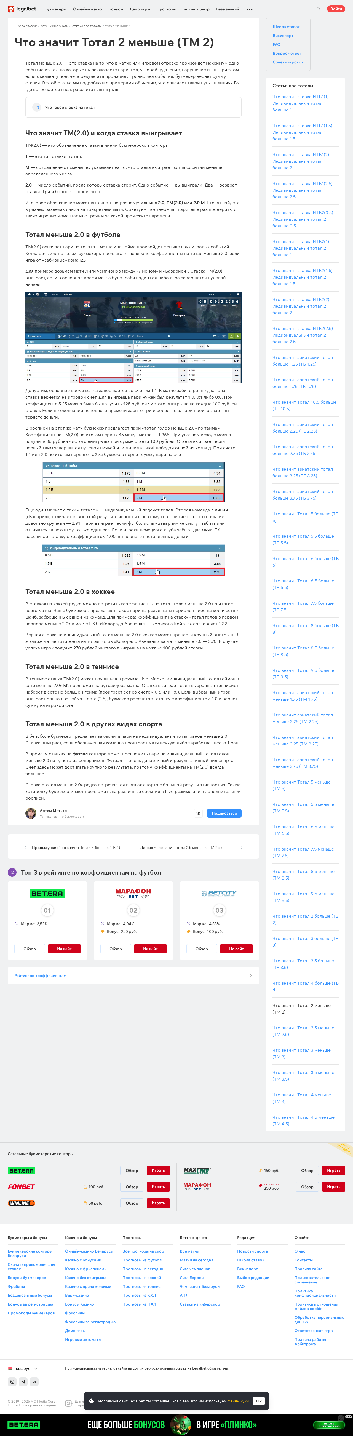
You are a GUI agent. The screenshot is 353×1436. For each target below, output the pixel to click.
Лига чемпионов (195, 1268)
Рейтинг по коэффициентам (40, 975)
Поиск (318, 9)
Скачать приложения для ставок (31, 1266)
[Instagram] (12, 1381)
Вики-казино (77, 1295)
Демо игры (140, 9)
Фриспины (75, 1312)
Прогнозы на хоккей (141, 1277)
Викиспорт (283, 35)
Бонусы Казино (79, 1304)
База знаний (227, 9)
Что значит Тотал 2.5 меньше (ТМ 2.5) (181, 847)
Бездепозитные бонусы (30, 1295)
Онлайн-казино (87, 9)
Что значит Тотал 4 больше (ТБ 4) (76, 847)
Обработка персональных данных (319, 1319)
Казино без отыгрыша (85, 1277)
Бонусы (116, 9)
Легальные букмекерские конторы (40, 1153)
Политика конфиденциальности (315, 1293)
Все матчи (189, 1251)
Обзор (29, 948)
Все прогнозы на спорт (144, 1251)
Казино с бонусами (83, 1260)
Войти (336, 8)
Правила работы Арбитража (310, 1341)
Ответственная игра (314, 1330)
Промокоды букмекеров (31, 1312)
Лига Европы (192, 1277)
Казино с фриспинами (85, 1268)
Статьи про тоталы (86, 26)
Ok (259, 1400)
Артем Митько (53, 810)
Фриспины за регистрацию (90, 1321)
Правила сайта (309, 1268)
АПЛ (184, 1295)
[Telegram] (23, 1381)
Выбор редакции (253, 1277)
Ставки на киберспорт (201, 1304)
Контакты (304, 1260)
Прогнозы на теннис (141, 1286)
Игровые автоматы (83, 1339)
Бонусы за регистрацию (30, 1304)
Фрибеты (16, 1286)
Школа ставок (25, 26)
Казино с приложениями (88, 1286)
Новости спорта (252, 1251)
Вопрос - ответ (287, 53)
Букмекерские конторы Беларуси (30, 1253)
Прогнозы (166, 9)
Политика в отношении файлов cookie (316, 1306)
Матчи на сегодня (196, 1260)
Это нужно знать (54, 26)
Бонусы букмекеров (27, 1277)
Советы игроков (288, 62)
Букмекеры (55, 9)
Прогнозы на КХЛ (139, 1295)
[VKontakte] (34, 1381)
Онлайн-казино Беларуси (89, 1251)
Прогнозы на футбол (142, 1260)
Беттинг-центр (196, 9)
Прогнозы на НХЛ (139, 1304)
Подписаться (224, 813)
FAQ (276, 44)
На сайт (236, 948)
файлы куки (238, 1400)
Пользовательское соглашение (312, 1280)
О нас (300, 1251)
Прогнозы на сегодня (142, 1268)
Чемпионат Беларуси (200, 1286)
